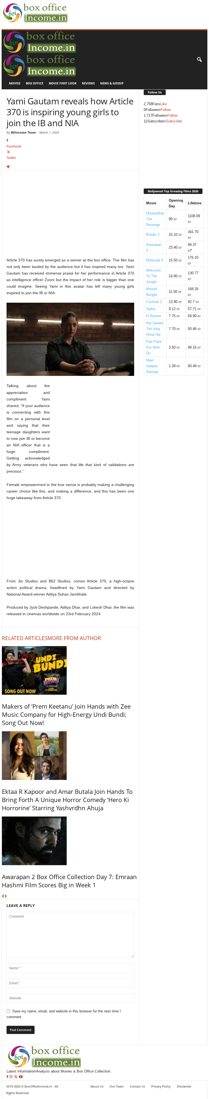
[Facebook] (8, 1077)
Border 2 (152, 234)
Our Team (117, 1086)
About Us (96, 1086)
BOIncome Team (23, 132)
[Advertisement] (132, 8)
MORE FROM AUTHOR (74, 638)
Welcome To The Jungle (153, 276)
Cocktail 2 (154, 302)
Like (163, 104)
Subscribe (174, 121)
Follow (166, 110)
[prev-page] (3, 896)
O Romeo (153, 316)
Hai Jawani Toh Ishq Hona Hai (154, 329)
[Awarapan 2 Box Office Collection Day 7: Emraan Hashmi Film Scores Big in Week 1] (70, 841)
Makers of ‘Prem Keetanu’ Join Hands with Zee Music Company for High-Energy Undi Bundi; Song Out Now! (66, 714)
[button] (199, 60)
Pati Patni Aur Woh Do (154, 347)
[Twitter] (16, 1077)
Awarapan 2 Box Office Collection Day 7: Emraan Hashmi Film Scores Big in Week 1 (69, 881)
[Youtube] (21, 1077)
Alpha (150, 309)
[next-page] (5, 896)
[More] (70, 167)
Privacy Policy (161, 1086)
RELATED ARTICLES (24, 638)
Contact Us (137, 1086)
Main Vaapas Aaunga (152, 366)
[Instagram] (12, 1077)
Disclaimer (184, 1086)
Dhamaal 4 (154, 260)
